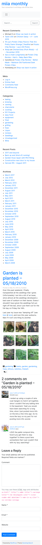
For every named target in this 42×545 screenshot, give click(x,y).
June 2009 (9, 255)
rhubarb (25, 369)
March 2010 (10, 232)
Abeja (7, 49)
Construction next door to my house (20, 160)
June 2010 (9, 224)
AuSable (23, 288)
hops (7, 128)
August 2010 (10, 219)
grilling (7, 125)
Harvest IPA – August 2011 (15, 163)
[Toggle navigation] (6, 14)
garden (25, 366)
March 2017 (9, 175)
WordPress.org (11, 87)
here (4, 315)
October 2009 (10, 245)
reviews (8, 133)
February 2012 (11, 183)
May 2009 (9, 258)
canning (8, 104)
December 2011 (11, 188)
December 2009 (11, 240)
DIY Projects (10, 112)
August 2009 (10, 250)
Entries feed (10, 82)
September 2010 (11, 216)
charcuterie (9, 107)
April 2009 (9, 260)
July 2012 (9, 178)
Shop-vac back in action (26, 34)
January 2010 (10, 237)
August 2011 (10, 190)
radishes (17, 369)
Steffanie (12, 429)
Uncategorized (11, 138)
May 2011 (9, 196)
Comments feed (11, 85)
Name (5, 505)
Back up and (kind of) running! (17, 155)
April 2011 (9, 198)
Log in (7, 79)
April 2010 (9, 229)
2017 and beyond (12, 153)
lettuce (10, 369)
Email (4, 515)
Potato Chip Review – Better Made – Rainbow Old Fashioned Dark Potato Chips (21, 62)
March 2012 (10, 180)
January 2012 (10, 185)
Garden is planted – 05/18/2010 (15, 278)
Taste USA (9, 37)
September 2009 (12, 247)
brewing (8, 102)
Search (35, 23)
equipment (9, 117)
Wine (7, 141)
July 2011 (8, 193)
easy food (9, 115)
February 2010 (11, 234)
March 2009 (10, 263)
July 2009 (9, 252)
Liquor (7, 130)
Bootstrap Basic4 (28, 543)
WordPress (13, 543)
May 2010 (9, 227)
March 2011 (9, 201)
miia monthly (15, 3)
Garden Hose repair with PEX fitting (19, 158)
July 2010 (9, 221)
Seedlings (9, 135)
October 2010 (10, 214)
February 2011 (10, 203)
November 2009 (11, 242)
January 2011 (10, 206)
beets (18, 366)
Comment (6, 462)
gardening (9, 123)
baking (7, 99)
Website (5, 525)
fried (7, 120)
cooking (8, 110)
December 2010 (11, 209)
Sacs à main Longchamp (15, 55)
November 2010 (11, 211)
